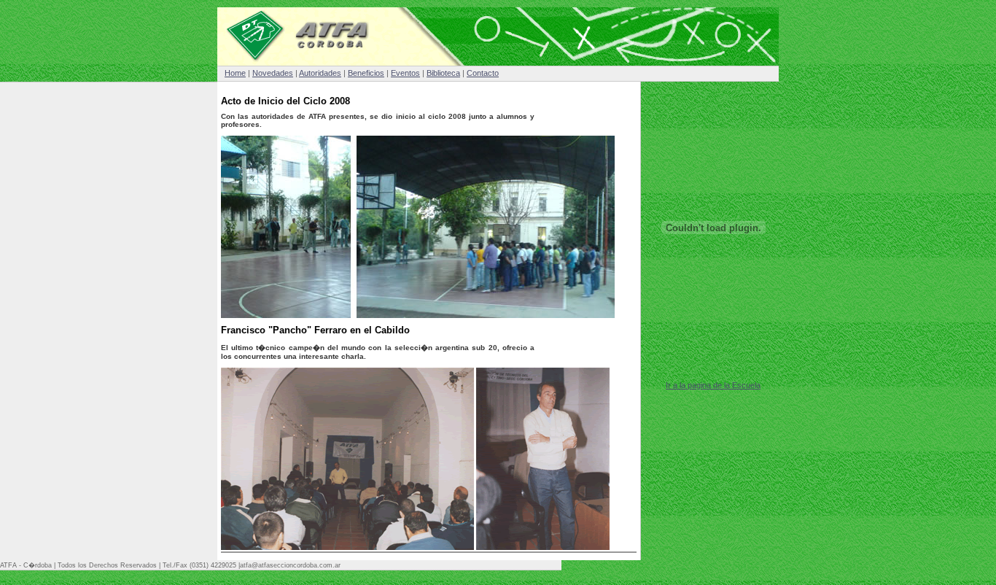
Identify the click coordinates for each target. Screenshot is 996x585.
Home (235, 73)
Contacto (483, 73)
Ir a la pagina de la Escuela (713, 385)
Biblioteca (443, 73)
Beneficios (366, 73)
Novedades (272, 73)
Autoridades (320, 73)
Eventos (405, 73)
